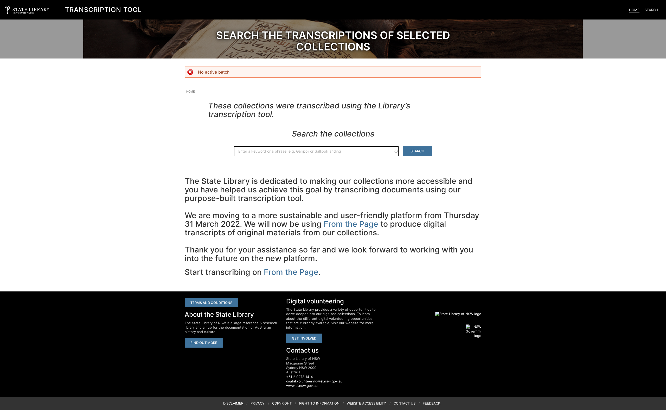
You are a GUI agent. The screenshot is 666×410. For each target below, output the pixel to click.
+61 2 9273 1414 (299, 377)
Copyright (282, 403)
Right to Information (319, 403)
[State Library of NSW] (455, 313)
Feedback (431, 403)
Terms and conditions (211, 303)
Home (634, 10)
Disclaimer (233, 403)
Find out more (203, 343)
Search (651, 10)
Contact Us (404, 403)
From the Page (351, 224)
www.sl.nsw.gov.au (302, 385)
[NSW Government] (473, 331)
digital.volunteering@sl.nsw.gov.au (314, 381)
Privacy (258, 403)
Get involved (304, 338)
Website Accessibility (366, 403)
